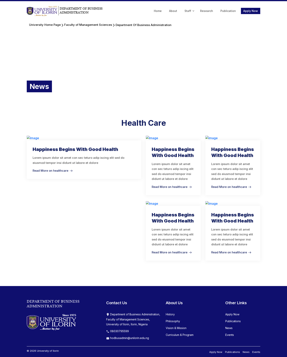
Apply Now (250, 11)
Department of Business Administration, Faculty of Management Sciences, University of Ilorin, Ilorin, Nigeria (133, 319)
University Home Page (45, 25)
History (170, 314)
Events (229, 334)
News (229, 328)
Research (206, 11)
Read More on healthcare (50, 170)
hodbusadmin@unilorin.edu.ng (129, 338)
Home (158, 11)
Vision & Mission (176, 328)
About (173, 11)
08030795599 (119, 331)
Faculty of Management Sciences (88, 25)
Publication (228, 11)
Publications (233, 321)
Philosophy (173, 321)
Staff (187, 11)
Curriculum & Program (179, 334)
